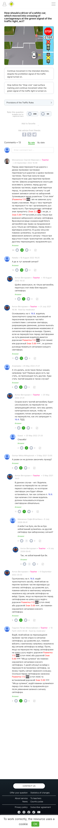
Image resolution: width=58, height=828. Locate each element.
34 (13, 250)
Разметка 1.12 (19, 199)
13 (13, 270)
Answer (15, 245)
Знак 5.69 (17, 214)
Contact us (29, 786)
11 (13, 358)
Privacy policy (21, 807)
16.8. (33, 313)
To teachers (35, 798)
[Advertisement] (29, 742)
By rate (31, 142)
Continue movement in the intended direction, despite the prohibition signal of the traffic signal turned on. (28, 74)
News (25, 801)
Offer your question (19, 793)
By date (41, 142)
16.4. (17, 419)
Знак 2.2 (33, 211)
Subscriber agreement (40, 807)
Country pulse (36, 801)
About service (21, 798)
